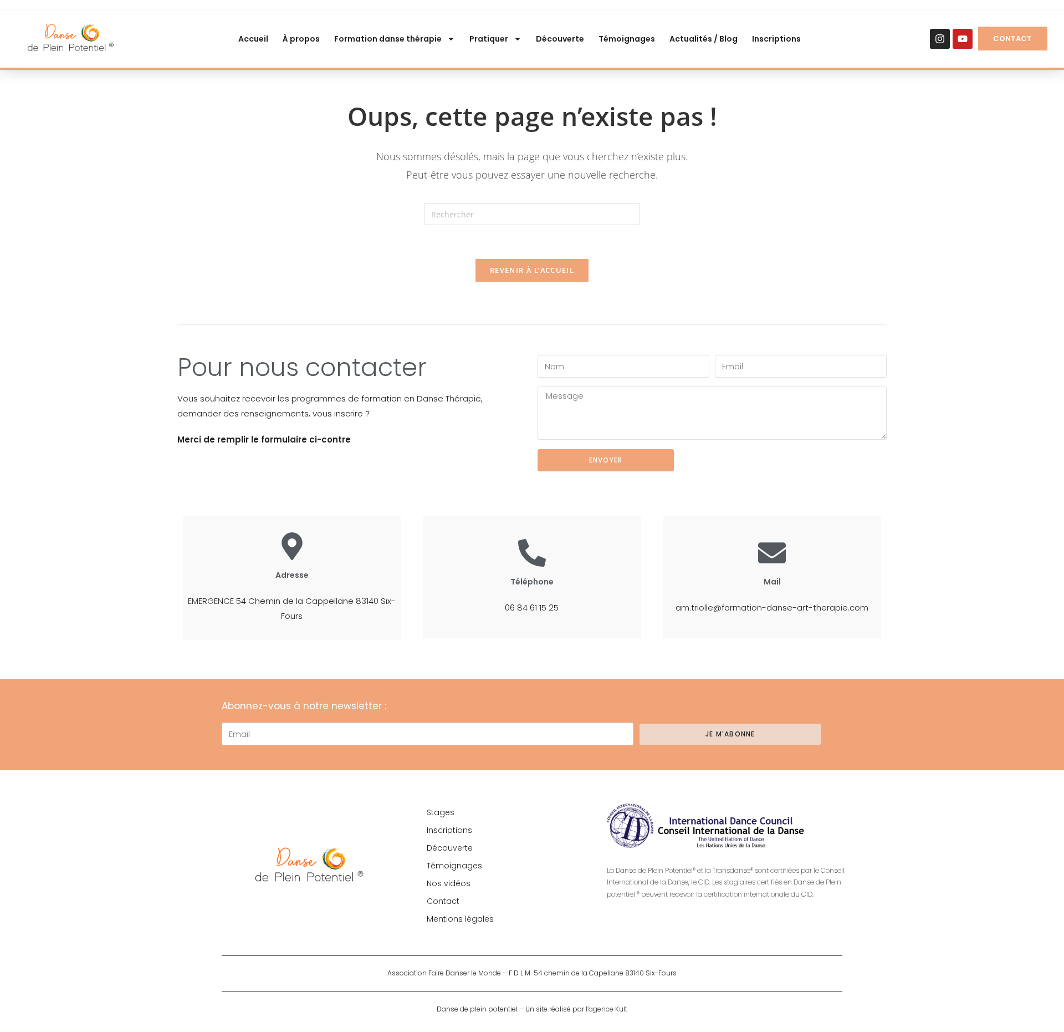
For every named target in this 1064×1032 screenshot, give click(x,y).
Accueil (253, 38)
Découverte (560, 38)
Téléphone (532, 581)
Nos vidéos (448, 883)
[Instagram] (940, 39)
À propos (301, 38)
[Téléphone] (532, 553)
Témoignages (626, 38)
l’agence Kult (606, 1009)
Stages (440, 812)
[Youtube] (963, 39)
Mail (772, 581)
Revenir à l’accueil (532, 270)
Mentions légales (460, 918)
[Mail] (772, 553)
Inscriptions (776, 38)
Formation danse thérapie (388, 38)
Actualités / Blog (703, 38)
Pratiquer (488, 38)
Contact (443, 901)
